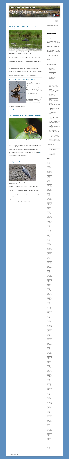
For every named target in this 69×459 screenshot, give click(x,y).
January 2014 (49, 354)
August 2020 (49, 253)
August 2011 (49, 392)
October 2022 (49, 220)
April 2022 (48, 227)
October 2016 (49, 312)
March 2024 (49, 198)
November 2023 (49, 203)
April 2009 (48, 428)
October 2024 (49, 189)
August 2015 (49, 330)
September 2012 (49, 375)
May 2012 (48, 380)
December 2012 (49, 371)
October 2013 (49, 358)
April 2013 (48, 366)
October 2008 (49, 435)
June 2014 (48, 348)
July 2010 (48, 408)
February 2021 (49, 245)
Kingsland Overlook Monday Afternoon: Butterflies (25, 116)
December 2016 (49, 309)
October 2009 (49, 420)
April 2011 (48, 397)
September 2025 (49, 175)
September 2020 (49, 252)
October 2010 (49, 404)
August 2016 (49, 315)
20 (49, 448)
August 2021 (49, 238)
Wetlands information (52, 154)
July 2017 (48, 300)
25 (58, 448)
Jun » (50, 450)
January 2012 (49, 385)
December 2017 (49, 294)
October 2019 (49, 266)
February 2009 (49, 430)
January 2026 (49, 170)
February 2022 (49, 230)
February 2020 (49, 261)
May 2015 (48, 334)
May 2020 (48, 257)
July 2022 (48, 223)
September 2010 (49, 406)
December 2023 (49, 202)
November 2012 (49, 372)
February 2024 (49, 199)
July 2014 (48, 347)
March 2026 (49, 167)
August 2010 (49, 407)
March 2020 (49, 259)
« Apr (48, 450)
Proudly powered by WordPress (13, 454)
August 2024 (49, 191)
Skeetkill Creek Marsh (52, 77)
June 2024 (48, 194)
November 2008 (49, 434)
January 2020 (49, 262)
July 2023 (48, 208)
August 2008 (49, 438)
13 (49, 447)
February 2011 (49, 399)
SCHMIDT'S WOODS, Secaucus (54, 110)
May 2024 (48, 195)
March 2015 (49, 336)
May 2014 (48, 349)
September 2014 (49, 344)
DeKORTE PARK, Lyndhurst (53, 85)
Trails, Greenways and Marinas (54, 146)
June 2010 (48, 410)
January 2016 (49, 324)
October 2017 (49, 297)
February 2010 (49, 415)
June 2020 (48, 256)
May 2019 (48, 272)
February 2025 (49, 184)
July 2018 (48, 285)
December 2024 (49, 186)
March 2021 (49, 244)
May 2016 (48, 318)
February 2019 (49, 276)
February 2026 (49, 168)
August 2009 (49, 422)
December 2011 (49, 386)
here (13, 109)
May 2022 (48, 226)
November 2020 (49, 249)
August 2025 (49, 176)
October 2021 (49, 235)
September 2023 (49, 205)
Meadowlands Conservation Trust (54, 155)
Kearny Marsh (51, 70)
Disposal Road (51, 73)
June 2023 (48, 209)
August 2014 (49, 345)
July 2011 (48, 393)
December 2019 (49, 263)
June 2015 (48, 333)
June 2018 (48, 286)
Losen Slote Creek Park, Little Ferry (54, 136)
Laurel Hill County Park (52, 69)
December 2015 (49, 325)
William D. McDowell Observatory (54, 150)
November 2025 (49, 172)
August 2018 (49, 284)
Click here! (50, 38)
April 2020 (48, 258)
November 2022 (49, 218)
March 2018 (49, 290)
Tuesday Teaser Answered (17, 162)
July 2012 (48, 377)
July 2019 (48, 270)
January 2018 (49, 293)
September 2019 (49, 267)
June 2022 (48, 225)
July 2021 (48, 239)
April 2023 (48, 212)
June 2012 (48, 379)
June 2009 (48, 425)
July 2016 (48, 316)
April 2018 (48, 289)
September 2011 (49, 390)
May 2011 (48, 395)
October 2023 (49, 204)
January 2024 (49, 200)
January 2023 (49, 216)
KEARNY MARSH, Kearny (53, 128)
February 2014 (49, 353)
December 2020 (49, 248)
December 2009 (49, 417)
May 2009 (48, 426)
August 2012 (49, 376)
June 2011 (48, 394)
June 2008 (48, 440)
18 (58, 447)
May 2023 (48, 211)
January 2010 (49, 416)
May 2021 (48, 241)
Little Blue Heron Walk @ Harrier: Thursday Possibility (22, 27)
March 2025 (49, 182)
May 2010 (48, 411)
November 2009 (49, 419)
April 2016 (48, 320)
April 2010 (48, 412)
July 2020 (48, 254)
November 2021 (49, 234)
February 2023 (49, 214)
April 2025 (48, 181)
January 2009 (49, 431)
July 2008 (48, 439)
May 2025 (48, 180)
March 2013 (49, 367)
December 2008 (49, 433)
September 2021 (49, 236)
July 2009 (48, 424)
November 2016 (49, 311)
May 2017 (48, 303)
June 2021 (48, 240)
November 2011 (49, 388)
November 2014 (49, 342)
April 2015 (48, 335)
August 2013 (49, 361)
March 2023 (49, 213)
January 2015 (49, 339)
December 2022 (49, 217)
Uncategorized (19, 75)
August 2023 (49, 207)
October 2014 (49, 343)
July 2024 (48, 193)
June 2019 (48, 271)
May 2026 (48, 164)
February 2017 (49, 307)
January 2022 (49, 231)
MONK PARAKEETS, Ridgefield (53, 119)
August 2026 (49, 161)
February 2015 (49, 338)
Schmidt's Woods (51, 78)
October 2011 (49, 389)
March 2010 (49, 413)
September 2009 (49, 421)
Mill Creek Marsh (51, 68)
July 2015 (48, 331)
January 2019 (49, 277)
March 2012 (49, 383)
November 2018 (49, 280)
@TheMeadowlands (50, 27)
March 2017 (49, 306)
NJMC (29, 75)
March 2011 (49, 398)
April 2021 (48, 243)
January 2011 (49, 401)
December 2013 (49, 356)
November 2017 (49, 295)
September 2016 (49, 313)
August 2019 (49, 268)
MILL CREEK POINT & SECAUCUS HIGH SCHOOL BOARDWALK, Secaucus (54, 102)
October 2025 (49, 173)
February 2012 (49, 384)
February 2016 (49, 322)
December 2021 (49, 232)
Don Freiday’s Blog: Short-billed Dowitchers (22, 79)
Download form (49, 83)
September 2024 (49, 190)
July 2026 (48, 162)
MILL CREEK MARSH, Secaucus (53, 86)
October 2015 (49, 327)
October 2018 (49, 281)
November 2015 (49, 326)
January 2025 (49, 185)
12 (47, 447)
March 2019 (49, 275)
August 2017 (49, 299)
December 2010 (49, 402)
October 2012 (49, 374)
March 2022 (49, 229)
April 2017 (48, 304)
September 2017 (49, 298)
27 (49, 449)
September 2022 (49, 221)
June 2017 (48, 302)
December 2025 (49, 171)
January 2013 (49, 370)
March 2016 (49, 321)
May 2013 (48, 365)
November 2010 (49, 403)
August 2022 (49, 222)
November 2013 (49, 357)
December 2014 (49, 340)
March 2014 (49, 352)
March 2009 (49, 429)
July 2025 (48, 177)
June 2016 (48, 317)
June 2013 (48, 363)
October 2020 (49, 250)
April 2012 (48, 381)
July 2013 (48, 362)
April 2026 (48, 166)
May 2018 (48, 288)
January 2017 (49, 308)
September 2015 (49, 329)
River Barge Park (51, 74)
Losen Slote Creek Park (52, 72)
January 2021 (49, 247)
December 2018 (49, 279)
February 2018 (49, 291)
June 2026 (48, 163)
